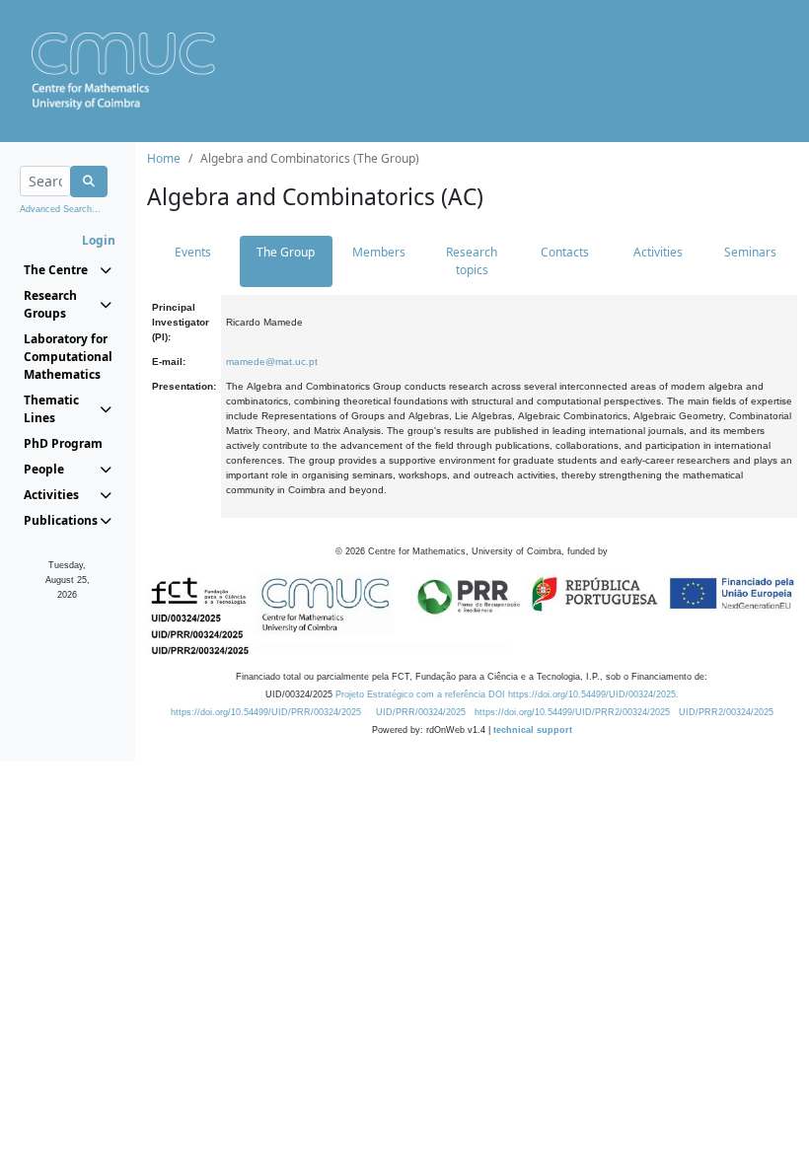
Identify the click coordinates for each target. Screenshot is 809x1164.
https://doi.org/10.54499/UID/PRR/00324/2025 (266, 712)
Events (193, 252)
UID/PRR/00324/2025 (421, 712)
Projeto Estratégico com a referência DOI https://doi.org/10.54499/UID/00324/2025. (507, 694)
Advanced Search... (60, 209)
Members (378, 252)
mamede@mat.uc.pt (272, 361)
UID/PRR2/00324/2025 (726, 712)
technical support (532, 730)
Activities (658, 252)
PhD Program (63, 443)
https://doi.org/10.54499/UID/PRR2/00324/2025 (572, 712)
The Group (286, 252)
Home (164, 158)
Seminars (750, 252)
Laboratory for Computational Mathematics (67, 356)
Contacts (565, 252)
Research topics (471, 261)
